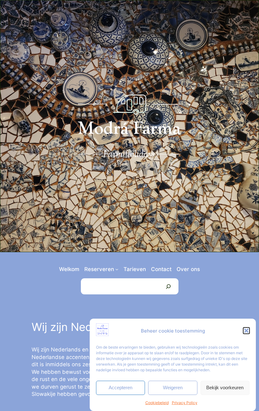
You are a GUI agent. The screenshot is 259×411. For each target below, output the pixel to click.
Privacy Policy (184, 402)
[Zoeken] (168, 286)
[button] (246, 330)
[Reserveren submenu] (116, 269)
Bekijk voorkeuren (225, 387)
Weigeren (173, 387)
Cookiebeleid (157, 402)
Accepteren (120, 387)
